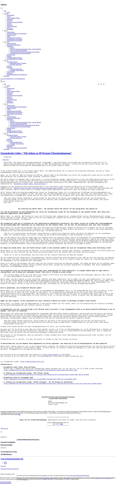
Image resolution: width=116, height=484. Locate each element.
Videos (8, 36)
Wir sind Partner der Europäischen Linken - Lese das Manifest (25, 49)
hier (61, 424)
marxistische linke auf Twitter (14, 57)
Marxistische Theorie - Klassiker (18, 63)
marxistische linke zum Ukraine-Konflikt (20, 53)
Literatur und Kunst (12, 26)
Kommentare (10, 29)
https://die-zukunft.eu (52, 354)
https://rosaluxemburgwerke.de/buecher (79, 475)
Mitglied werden (11, 54)
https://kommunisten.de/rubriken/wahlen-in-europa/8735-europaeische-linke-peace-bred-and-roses (40, 370)
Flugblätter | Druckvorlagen (17, 70)
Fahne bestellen (11, 71)
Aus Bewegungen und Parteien (14, 22)
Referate (9, 66)
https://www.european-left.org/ (32, 361)
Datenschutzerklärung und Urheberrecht (17, 74)
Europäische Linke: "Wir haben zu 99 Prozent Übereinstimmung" (36, 153)
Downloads (10, 67)
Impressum (9, 73)
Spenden (9, 56)
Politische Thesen (11, 35)
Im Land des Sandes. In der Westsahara (17, 33)
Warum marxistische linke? (13, 45)
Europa (9, 16)
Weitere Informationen (5, 483)
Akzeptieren (3, 482)
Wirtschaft (9, 20)
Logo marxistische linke (16, 69)
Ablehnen (8, 482)
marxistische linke (11, 43)
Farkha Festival (11, 32)
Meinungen (10, 25)
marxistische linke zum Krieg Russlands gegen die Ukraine (24, 52)
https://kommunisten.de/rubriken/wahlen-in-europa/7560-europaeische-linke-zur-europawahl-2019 (40, 379)
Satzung (12, 47)
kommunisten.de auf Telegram (14, 40)
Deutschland (10, 19)
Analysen (9, 23)
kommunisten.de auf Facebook (14, 39)
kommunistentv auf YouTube (14, 37)
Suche (8, 12)
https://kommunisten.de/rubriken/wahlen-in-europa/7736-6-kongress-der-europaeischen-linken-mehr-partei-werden (46, 374)
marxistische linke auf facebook (15, 59)
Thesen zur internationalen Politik (18, 50)
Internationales (10, 15)
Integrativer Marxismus (16, 64)
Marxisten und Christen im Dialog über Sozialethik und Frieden (38, 188)
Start (5, 11)
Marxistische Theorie (12, 62)
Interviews (9, 28)
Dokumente (10, 46)
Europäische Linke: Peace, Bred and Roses (30, 184)
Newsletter (6, 76)
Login (5, 462)
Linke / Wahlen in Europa (13, 18)
